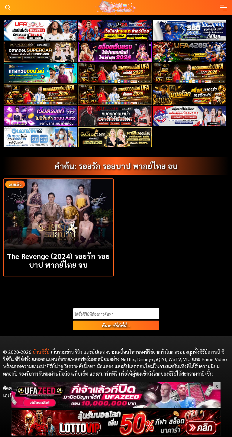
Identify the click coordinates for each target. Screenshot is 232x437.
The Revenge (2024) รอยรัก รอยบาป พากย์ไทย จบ (58, 260)
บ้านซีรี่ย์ (41, 352)
